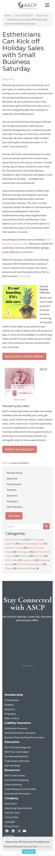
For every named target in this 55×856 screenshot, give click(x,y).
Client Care (28, 560)
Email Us (9, 836)
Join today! (24, 276)
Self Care (38, 555)
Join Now (14, 516)
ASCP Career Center (15, 775)
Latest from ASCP (23, 15)
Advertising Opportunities (18, 808)
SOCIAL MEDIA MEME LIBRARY (24, 356)
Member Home (14, 472)
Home (8, 15)
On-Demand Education (16, 756)
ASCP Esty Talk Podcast (17, 752)
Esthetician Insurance (16, 728)
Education (12, 478)
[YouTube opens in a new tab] (25, 831)
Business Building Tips (31, 543)
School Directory (13, 784)
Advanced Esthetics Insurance (20, 733)
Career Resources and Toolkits (20, 789)
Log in (5, 462)
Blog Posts (42, 15)
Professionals (14, 484)
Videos (8, 568)
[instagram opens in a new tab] (19, 831)
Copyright (10, 821)
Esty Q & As (11, 560)
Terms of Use (11, 817)
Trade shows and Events (17, 761)
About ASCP (11, 803)
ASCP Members (15, 506)
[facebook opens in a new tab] (7, 831)
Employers (12, 501)
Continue (29, 851)
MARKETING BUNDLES (19, 449)
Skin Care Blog (12, 765)
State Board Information (18, 793)
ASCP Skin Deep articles (29, 564)
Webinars (24, 555)
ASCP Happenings (14, 539)
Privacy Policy (12, 826)
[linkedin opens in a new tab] (13, 831)
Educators (12, 495)
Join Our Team (12, 812)
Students (11, 489)
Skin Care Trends (14, 547)
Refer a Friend (12, 718)
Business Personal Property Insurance (24, 737)
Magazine (18, 747)
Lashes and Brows (26, 568)
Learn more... (44, 846)
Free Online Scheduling (17, 780)
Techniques (23, 551)
